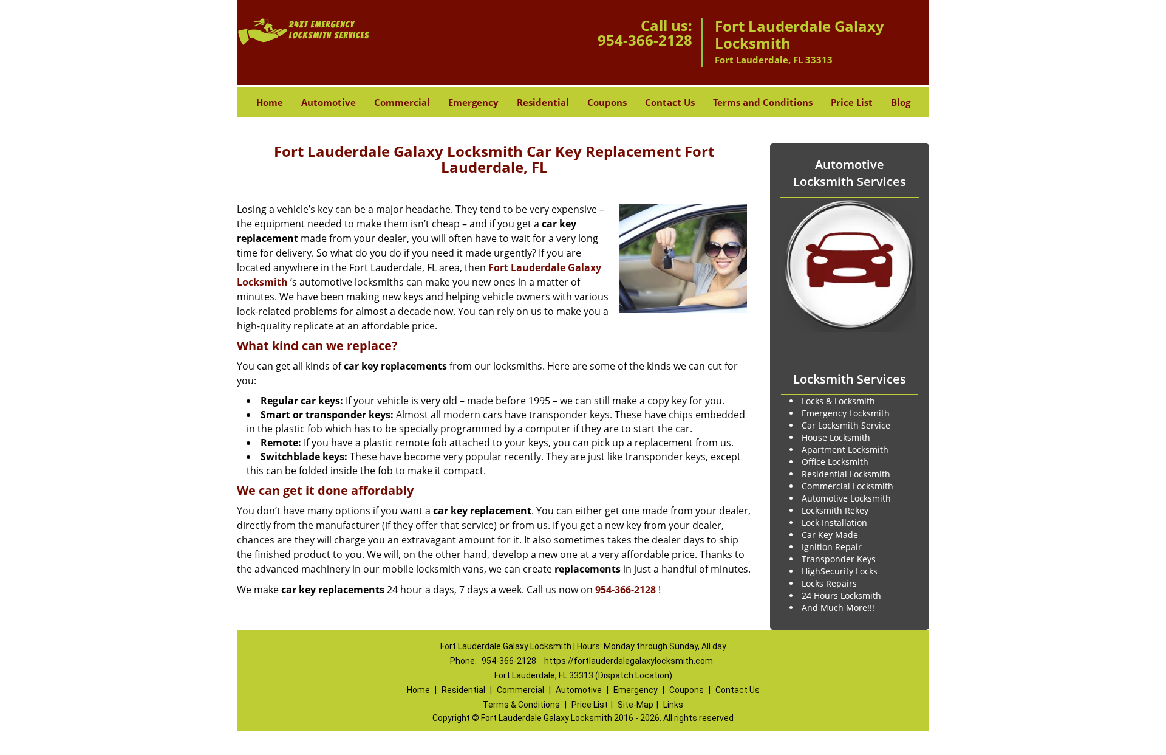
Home (269, 102)
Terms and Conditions (763, 102)
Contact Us (670, 102)
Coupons (607, 102)
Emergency (473, 102)
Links (673, 704)
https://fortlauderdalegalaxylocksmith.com (628, 661)
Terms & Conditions (521, 704)
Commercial (402, 102)
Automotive (328, 102)
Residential (543, 102)
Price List (852, 102)
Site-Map (635, 704)
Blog (900, 102)
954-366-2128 (645, 40)
